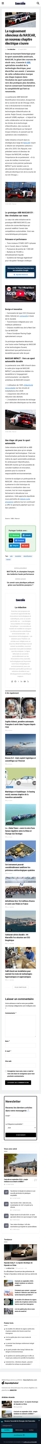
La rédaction (11, 49)
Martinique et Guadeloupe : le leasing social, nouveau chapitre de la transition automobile (20, 794)
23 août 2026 (20, 1268)
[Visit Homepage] (20, 3)
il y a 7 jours (9, 800)
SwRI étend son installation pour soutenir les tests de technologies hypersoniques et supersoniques (18, 974)
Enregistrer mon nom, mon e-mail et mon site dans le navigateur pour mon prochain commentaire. (21, 1073)
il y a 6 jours (9, 764)
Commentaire (11, 1013)
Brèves (8, 1258)
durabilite (18, 556)
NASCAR (26, 143)
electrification (28, 556)
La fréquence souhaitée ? (14, 1124)
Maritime (10, 823)
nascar (8, 559)
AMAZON (13, 1390)
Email (26, 545)
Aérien (9, 753)
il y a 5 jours (9, 730)
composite (23, 316)
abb (11, 556)
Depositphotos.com (30, 1380)
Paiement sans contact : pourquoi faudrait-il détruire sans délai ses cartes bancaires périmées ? (26, 1292)
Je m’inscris (18, 1435)
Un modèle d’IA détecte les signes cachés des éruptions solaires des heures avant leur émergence (26, 1302)
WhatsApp (15, 535)
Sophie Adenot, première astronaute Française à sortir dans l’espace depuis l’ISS (20, 724)
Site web (8, 1061)
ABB (28, 62)
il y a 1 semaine (10, 907)
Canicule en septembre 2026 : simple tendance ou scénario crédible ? (16, 1180)
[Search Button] (38, 3)
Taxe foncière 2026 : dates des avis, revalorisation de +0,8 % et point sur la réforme (21, 1205)
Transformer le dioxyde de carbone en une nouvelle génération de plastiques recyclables (22, 1193)
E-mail (8, 1051)
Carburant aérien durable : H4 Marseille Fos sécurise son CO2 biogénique (17, 937)
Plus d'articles (20, 987)
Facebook (20, 540)
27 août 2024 (22, 49)
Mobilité (9, 787)
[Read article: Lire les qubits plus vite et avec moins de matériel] (8, 1311)
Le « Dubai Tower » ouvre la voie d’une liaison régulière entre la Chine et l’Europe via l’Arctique (20, 831)
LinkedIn (27, 535)
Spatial (9, 717)
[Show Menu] (3, 3)
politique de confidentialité (30, 1442)
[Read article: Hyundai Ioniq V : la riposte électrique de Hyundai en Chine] (20, 1252)
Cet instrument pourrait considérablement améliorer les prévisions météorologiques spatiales (20, 867)
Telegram (15, 545)
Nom (7, 1041)
